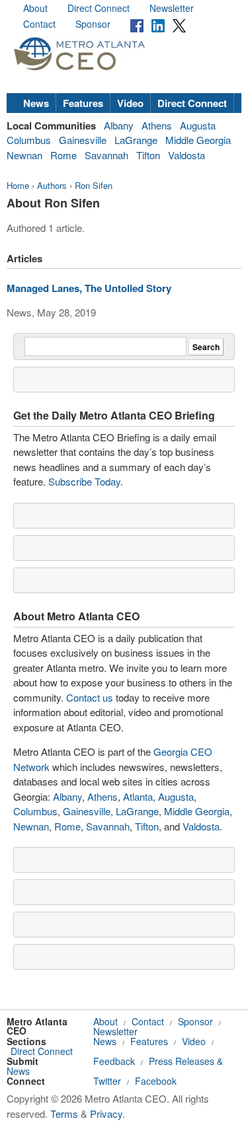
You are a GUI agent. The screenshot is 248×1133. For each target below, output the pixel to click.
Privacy (106, 1113)
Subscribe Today (84, 481)
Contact (39, 23)
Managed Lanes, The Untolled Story (89, 288)
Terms (64, 1113)
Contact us (89, 697)
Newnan (24, 155)
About (35, 8)
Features (83, 103)
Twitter (107, 1080)
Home (18, 185)
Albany (119, 125)
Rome (63, 155)
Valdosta (186, 155)
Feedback (114, 1061)
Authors (52, 185)
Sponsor (92, 23)
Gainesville (82, 140)
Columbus (29, 140)
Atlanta (138, 796)
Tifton (148, 155)
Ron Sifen (93, 185)
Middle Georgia (198, 140)
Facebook (156, 1080)
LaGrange (135, 140)
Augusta (198, 125)
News (36, 103)
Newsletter (171, 8)
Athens (157, 125)
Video (130, 103)
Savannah (106, 155)
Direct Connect (98, 8)
